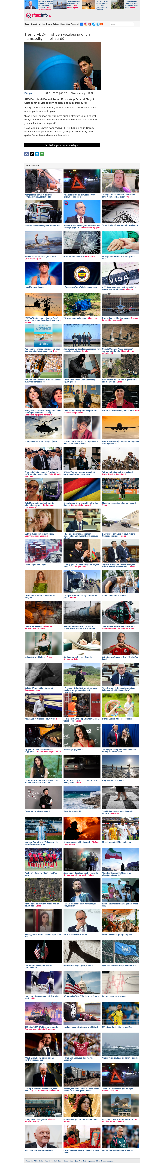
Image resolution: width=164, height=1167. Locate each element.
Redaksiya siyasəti (107, 1161)
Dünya (49, 24)
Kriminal (41, 24)
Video (36, 1161)
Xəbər (26, 24)
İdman (62, 24)
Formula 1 (75, 24)
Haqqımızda (91, 1161)
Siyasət (34, 24)
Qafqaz (56, 24)
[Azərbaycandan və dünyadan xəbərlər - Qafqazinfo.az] (38, 15)
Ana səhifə (29, 1161)
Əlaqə (98, 1161)
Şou (68, 24)
